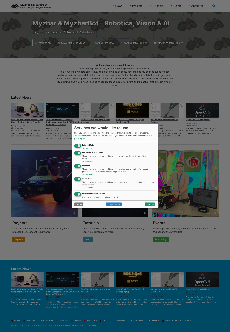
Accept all (149, 204)
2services (87, 174)
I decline (78, 204)
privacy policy (80, 138)
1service (87, 148)
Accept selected (114, 204)
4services (87, 161)
